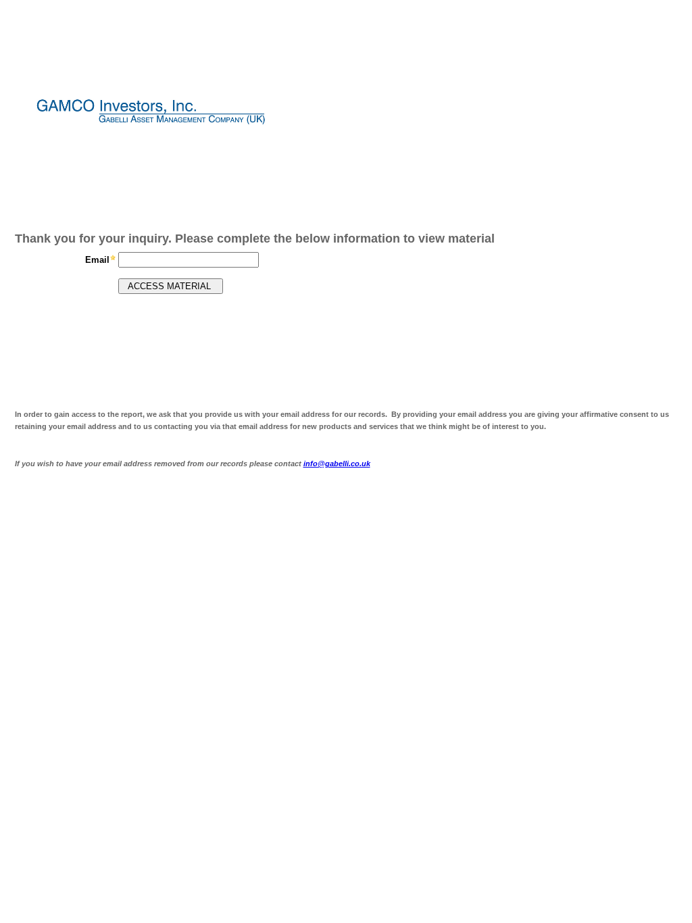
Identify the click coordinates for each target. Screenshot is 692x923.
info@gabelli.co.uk (336, 463)
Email (97, 260)
